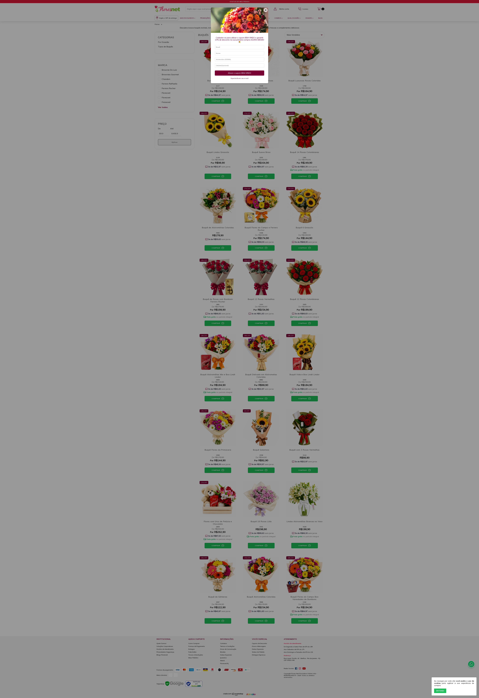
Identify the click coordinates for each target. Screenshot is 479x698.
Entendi (440, 691)
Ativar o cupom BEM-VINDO (239, 73)
